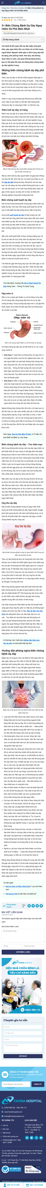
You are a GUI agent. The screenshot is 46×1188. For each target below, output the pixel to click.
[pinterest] (37, 905)
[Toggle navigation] (2, 2)
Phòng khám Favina (11, 906)
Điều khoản (6, 1133)
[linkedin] (41, 905)
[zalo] (32, 1138)
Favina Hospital (27, 1181)
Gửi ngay (23, 1056)
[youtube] (41, 1138)
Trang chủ (5, 8)
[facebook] (29, 905)
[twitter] (33, 905)
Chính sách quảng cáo (10, 1136)
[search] (43, 2)
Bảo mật (6, 1129)
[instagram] (36, 1138)
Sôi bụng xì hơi (12, 894)
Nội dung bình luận (10, 926)
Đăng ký (38, 1084)
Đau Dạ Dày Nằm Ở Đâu (21, 434)
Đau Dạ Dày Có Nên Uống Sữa (18, 886)
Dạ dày (21, 8)
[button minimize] (41, 39)
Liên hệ (5, 1125)
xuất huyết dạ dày (17, 215)
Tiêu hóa (14, 8)
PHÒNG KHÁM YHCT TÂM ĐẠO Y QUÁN (12, 1141)
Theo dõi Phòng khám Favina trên (14, 33)
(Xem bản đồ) (12, 1163)
